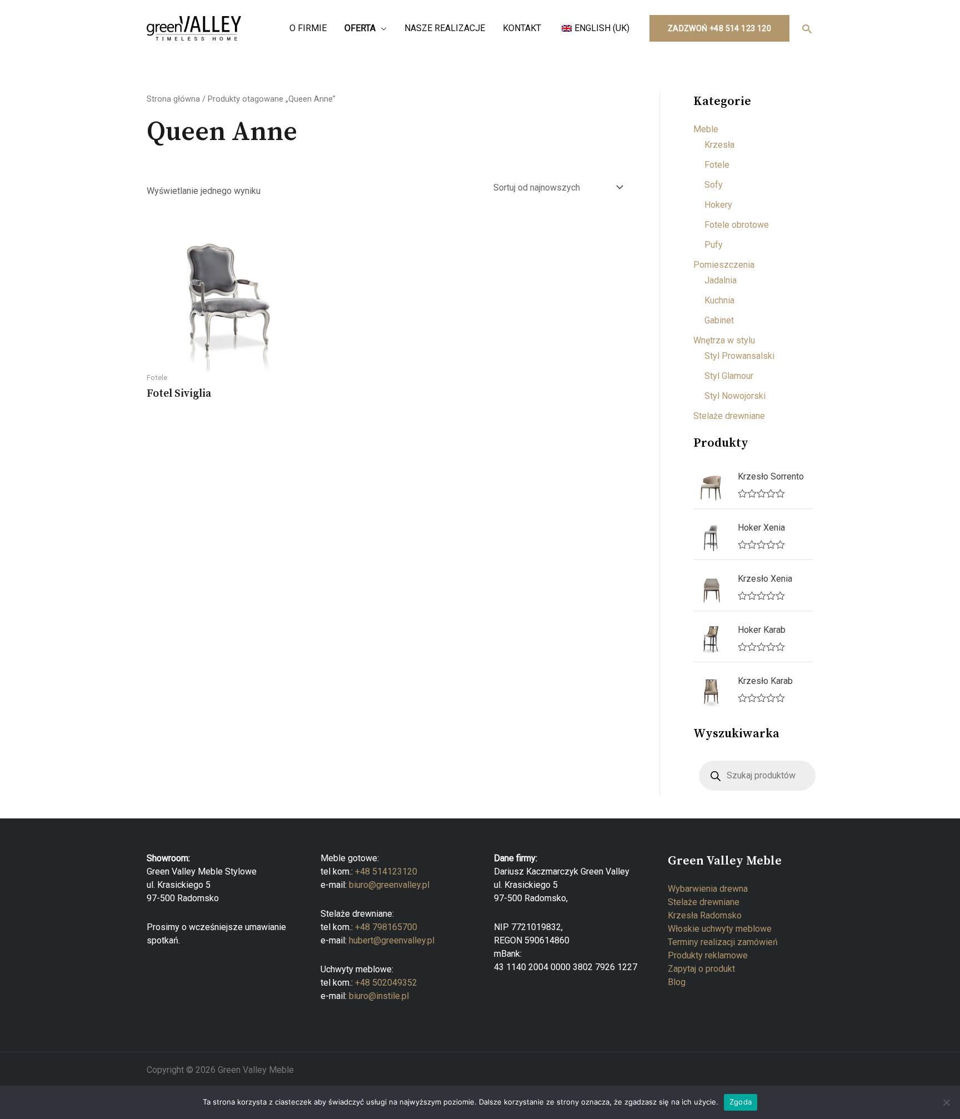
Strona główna (173, 99)
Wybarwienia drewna (708, 888)
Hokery (718, 204)
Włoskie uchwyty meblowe (720, 928)
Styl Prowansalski (739, 356)
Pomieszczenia (723, 264)
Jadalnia (720, 280)
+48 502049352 (386, 982)
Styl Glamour (728, 376)
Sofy (713, 184)
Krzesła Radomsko (705, 915)
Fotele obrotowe (736, 224)
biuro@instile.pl (379, 996)
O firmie (308, 28)
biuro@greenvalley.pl (389, 885)
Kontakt (522, 28)
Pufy (713, 244)
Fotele (716, 164)
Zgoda (740, 1101)
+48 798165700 (386, 927)
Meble (705, 129)
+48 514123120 (386, 871)
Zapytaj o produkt (701, 968)
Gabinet (719, 320)
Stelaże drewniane (729, 416)
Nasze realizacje (444, 28)
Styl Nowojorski (735, 396)
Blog (677, 982)
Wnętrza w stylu (724, 340)
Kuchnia (719, 300)
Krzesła (719, 144)
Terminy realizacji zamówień (723, 942)
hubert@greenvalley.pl (391, 940)
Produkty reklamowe (708, 955)
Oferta (360, 28)
